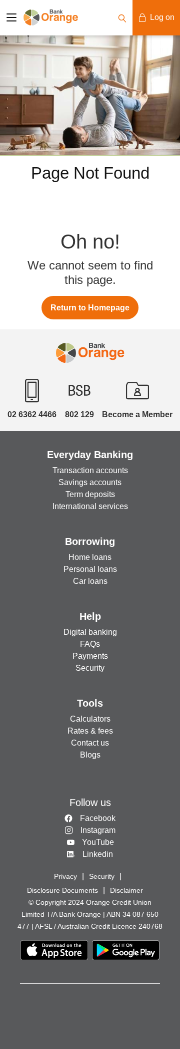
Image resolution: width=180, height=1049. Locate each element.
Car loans (90, 581)
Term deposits (90, 494)
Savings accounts (90, 482)
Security (90, 668)
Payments (90, 656)
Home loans (90, 557)
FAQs (90, 644)
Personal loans (90, 569)
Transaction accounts (90, 470)
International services (90, 506)
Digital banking (90, 632)
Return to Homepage (90, 307)
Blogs (90, 755)
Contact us (90, 743)
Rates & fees (90, 731)
